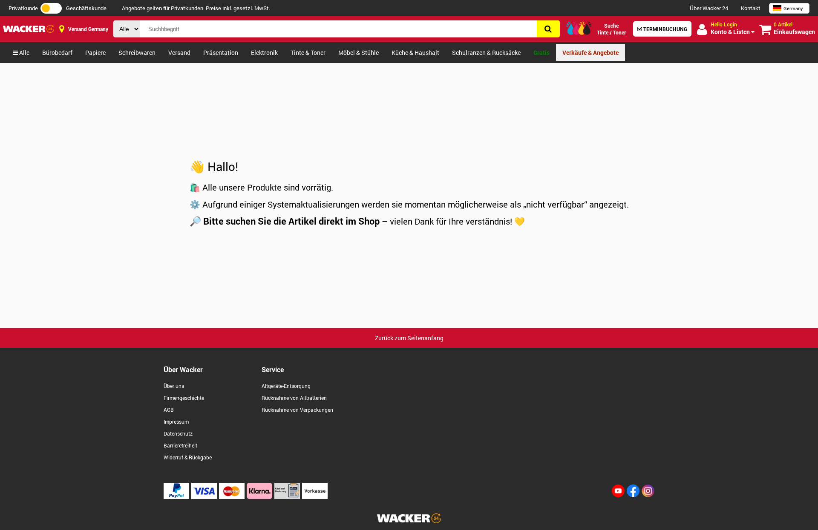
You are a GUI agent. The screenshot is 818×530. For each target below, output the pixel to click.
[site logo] (409, 521)
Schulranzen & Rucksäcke (486, 52)
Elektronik (264, 52)
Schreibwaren (137, 52)
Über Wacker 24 (709, 8)
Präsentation (220, 52)
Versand (179, 52)
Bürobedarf (57, 52)
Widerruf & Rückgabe (188, 457)
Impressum (176, 421)
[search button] (548, 28)
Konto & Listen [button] (731, 28)
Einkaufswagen (794, 28)
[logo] (28, 29)
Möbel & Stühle (358, 52)
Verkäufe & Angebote (590, 52)
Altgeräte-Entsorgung (286, 385)
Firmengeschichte (184, 397)
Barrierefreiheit (180, 445)
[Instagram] (648, 495)
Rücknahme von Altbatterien (294, 397)
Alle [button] (23, 52)
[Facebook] (633, 495)
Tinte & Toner (308, 52)
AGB (169, 409)
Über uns (174, 385)
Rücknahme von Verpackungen (297, 409)
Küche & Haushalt (415, 52)
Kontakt (750, 8)
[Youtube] (618, 495)
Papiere (95, 52)
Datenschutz (178, 433)
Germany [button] (793, 8)
